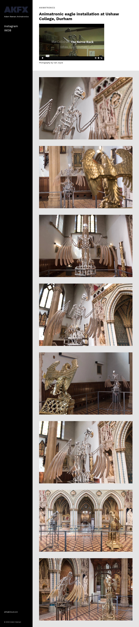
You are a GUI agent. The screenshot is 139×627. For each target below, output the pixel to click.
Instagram (11, 26)
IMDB (7, 30)
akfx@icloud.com (11, 612)
